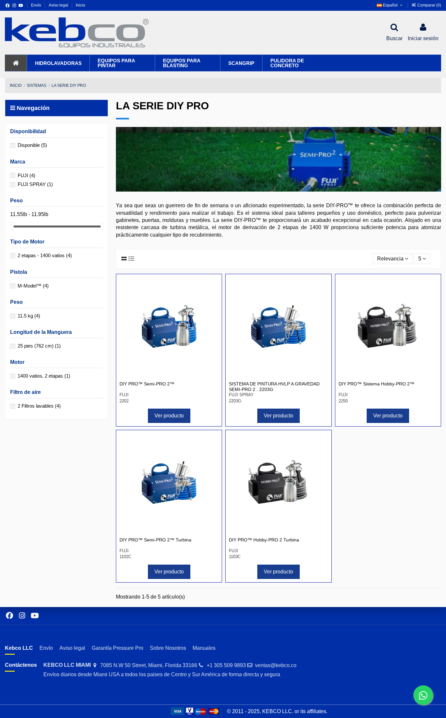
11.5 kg (29, 316)
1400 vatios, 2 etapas (44, 376)
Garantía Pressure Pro (117, 648)
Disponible (32, 145)
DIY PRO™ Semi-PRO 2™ (146, 383)
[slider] (12, 226)
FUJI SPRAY (35, 184)
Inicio (80, 5)
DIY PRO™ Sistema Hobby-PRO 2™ (376, 383)
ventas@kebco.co (275, 665)
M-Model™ (33, 286)
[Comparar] (212, 288)
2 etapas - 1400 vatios (45, 255)
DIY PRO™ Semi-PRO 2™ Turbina (155, 539)
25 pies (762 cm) (39, 346)
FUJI (26, 175)
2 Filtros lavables (39, 406)
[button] (58, 63)
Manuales (204, 648)
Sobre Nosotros (168, 648)
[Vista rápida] (212, 300)
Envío (36, 5)
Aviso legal (59, 5)
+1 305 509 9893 (226, 665)
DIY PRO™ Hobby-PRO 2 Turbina (264, 539)
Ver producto (169, 415)
